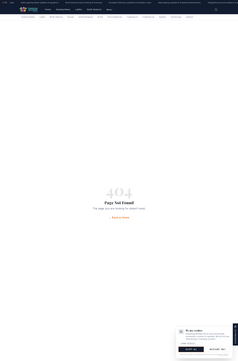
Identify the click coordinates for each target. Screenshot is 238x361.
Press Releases (115, 17)
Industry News (63, 9)
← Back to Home (119, 217)
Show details (188, 343)
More (109, 9)
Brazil (100, 17)
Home (48, 9)
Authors (189, 17)
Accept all (191, 349)
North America (94, 9)
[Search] (216, 9)
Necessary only (218, 349)
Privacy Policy (223, 354)
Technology (175, 17)
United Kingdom (86, 17)
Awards (162, 17)
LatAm (78, 9)
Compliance (132, 17)
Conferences (148, 17)
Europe (71, 17)
